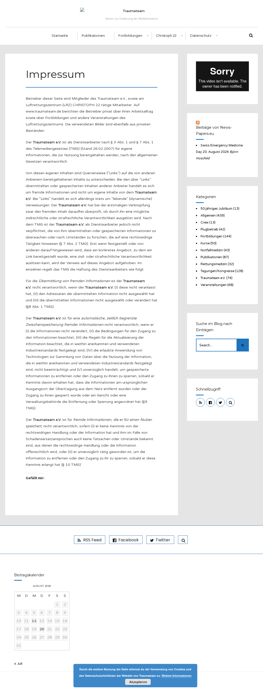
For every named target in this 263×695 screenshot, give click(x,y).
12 (34, 621)
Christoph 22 (166, 35)
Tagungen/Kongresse (217, 271)
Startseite (60, 35)
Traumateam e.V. (213, 278)
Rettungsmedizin (214, 264)
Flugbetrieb (209, 229)
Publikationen (93, 35)
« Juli (18, 663)
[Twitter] (220, 402)
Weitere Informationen (177, 676)
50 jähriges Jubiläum (216, 209)
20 (42, 629)
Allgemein (208, 216)
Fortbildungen (130, 35)
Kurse (205, 243)
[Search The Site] (230, 402)
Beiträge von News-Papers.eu (214, 130)
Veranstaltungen (214, 285)
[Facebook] (210, 402)
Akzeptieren (138, 682)
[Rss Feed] (200, 402)
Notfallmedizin (212, 250)
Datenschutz (200, 35)
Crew (205, 222)
